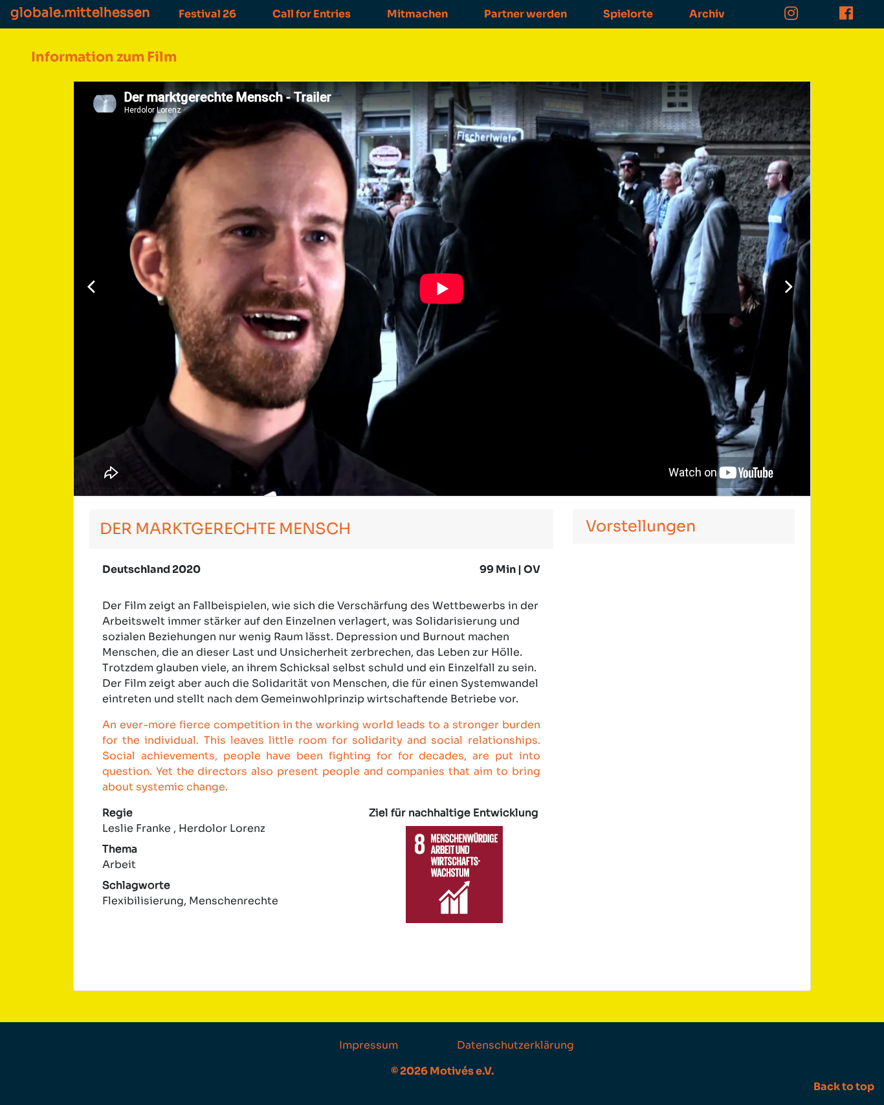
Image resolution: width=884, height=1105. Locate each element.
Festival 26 (207, 14)
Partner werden (525, 14)
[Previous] (94, 288)
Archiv (707, 14)
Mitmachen (417, 14)
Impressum (368, 1045)
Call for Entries (311, 14)
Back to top (843, 1086)
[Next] (789, 288)
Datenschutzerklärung (515, 1045)
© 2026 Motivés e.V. (442, 1071)
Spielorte (628, 14)
